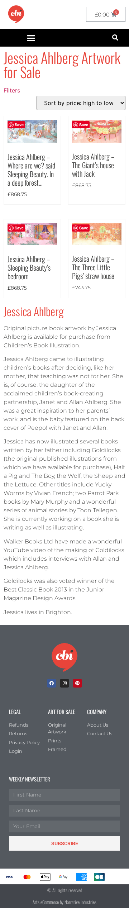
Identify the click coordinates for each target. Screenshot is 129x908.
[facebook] (51, 683)
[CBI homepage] (16, 14)
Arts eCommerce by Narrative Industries (64, 901)
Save (83, 124)
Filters (12, 90)
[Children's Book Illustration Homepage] (64, 657)
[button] (31, 37)
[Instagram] (64, 683)
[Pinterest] (77, 683)
